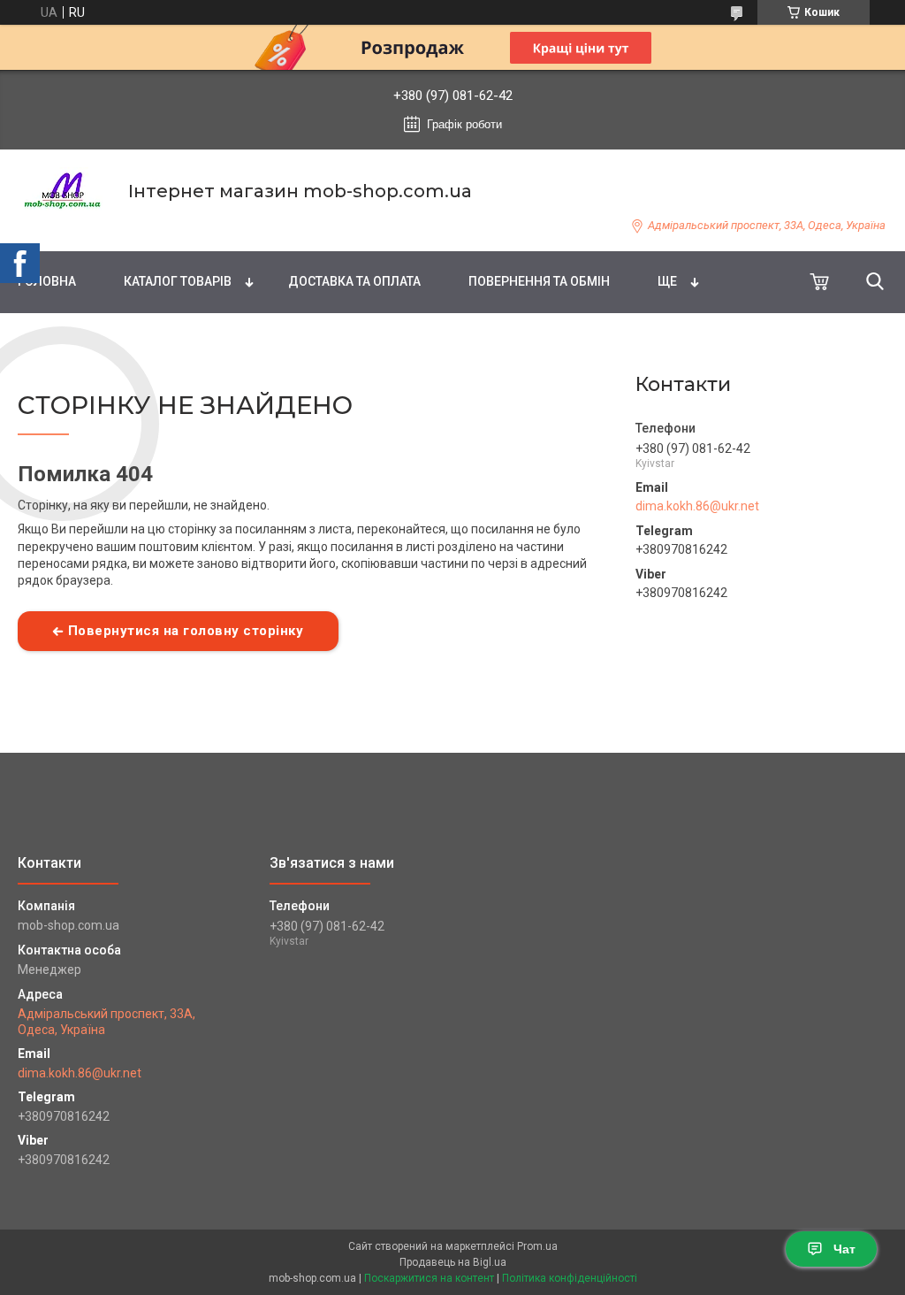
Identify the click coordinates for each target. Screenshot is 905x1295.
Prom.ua (537, 1246)
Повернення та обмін (539, 281)
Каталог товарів (178, 281)
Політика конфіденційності (569, 1278)
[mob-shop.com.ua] (62, 190)
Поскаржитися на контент (429, 1278)
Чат (844, 1249)
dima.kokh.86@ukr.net (697, 506)
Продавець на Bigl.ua (452, 1262)
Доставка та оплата (354, 281)
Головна (47, 281)
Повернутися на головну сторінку (186, 631)
